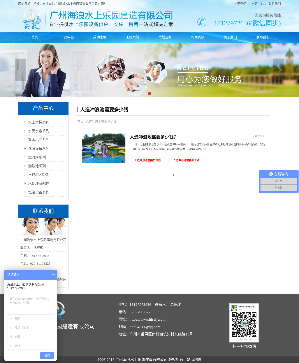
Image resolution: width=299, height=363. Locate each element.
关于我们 (240, 3)
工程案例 (132, 37)
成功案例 (99, 37)
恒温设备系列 (38, 192)
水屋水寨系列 (38, 131)
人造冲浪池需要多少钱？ (154, 137)
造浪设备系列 (38, 148)
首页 (34, 37)
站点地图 (194, 360)
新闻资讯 (197, 37)
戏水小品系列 (38, 140)
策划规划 (165, 37)
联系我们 (275, 3)
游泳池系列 (37, 166)
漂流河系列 (37, 157)
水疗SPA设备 (38, 175)
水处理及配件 (38, 183)
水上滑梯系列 (38, 122)
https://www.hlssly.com (147, 319)
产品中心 (257, 3)
